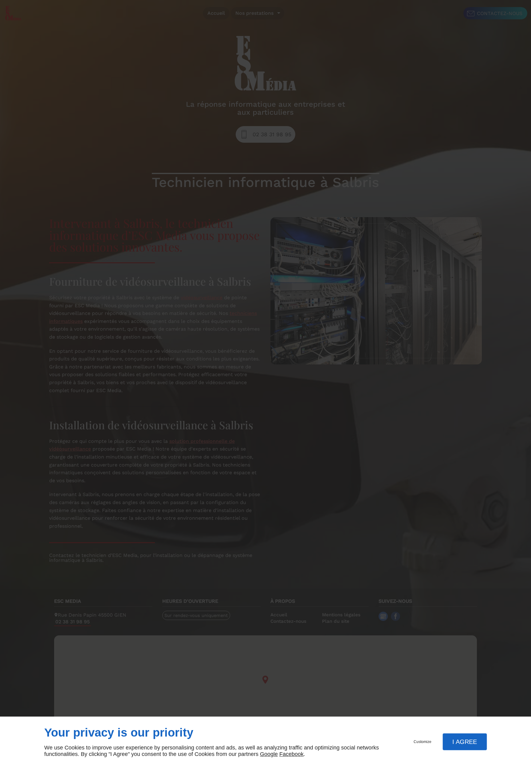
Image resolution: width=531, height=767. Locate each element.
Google (269, 754)
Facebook (291, 754)
